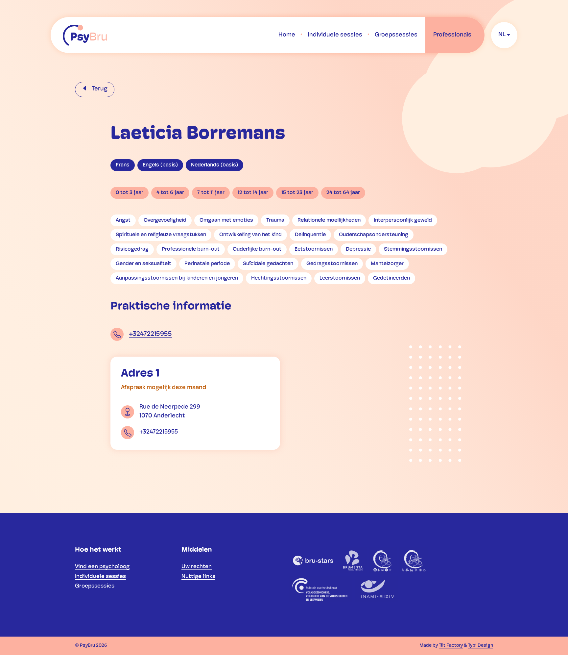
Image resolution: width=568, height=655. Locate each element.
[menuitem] (287, 35)
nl (502, 35)
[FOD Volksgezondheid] (320, 589)
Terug (98, 89)
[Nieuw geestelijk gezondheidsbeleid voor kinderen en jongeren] (413, 560)
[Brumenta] (353, 560)
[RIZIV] (376, 589)
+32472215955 (150, 334)
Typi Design (480, 645)
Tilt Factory (451, 645)
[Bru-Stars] (313, 560)
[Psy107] (383, 560)
